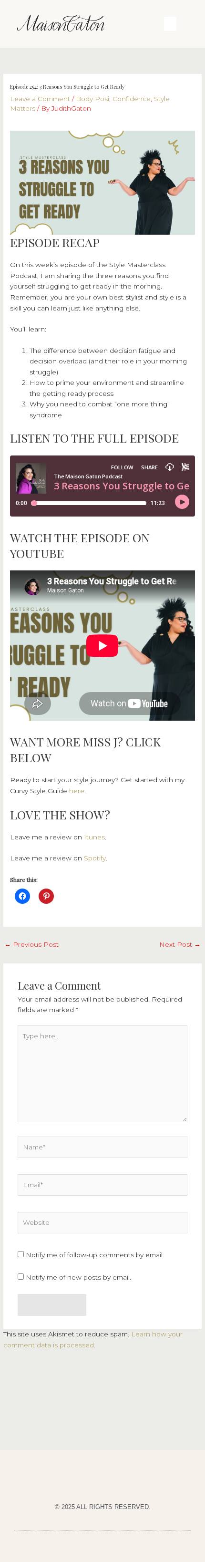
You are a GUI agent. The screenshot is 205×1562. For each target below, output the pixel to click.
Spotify (95, 858)
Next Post (180, 944)
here (76, 791)
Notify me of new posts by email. (78, 1277)
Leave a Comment (40, 99)
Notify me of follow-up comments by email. (95, 1255)
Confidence (132, 99)
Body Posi (92, 99)
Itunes (94, 837)
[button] (170, 24)
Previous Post (31, 944)
